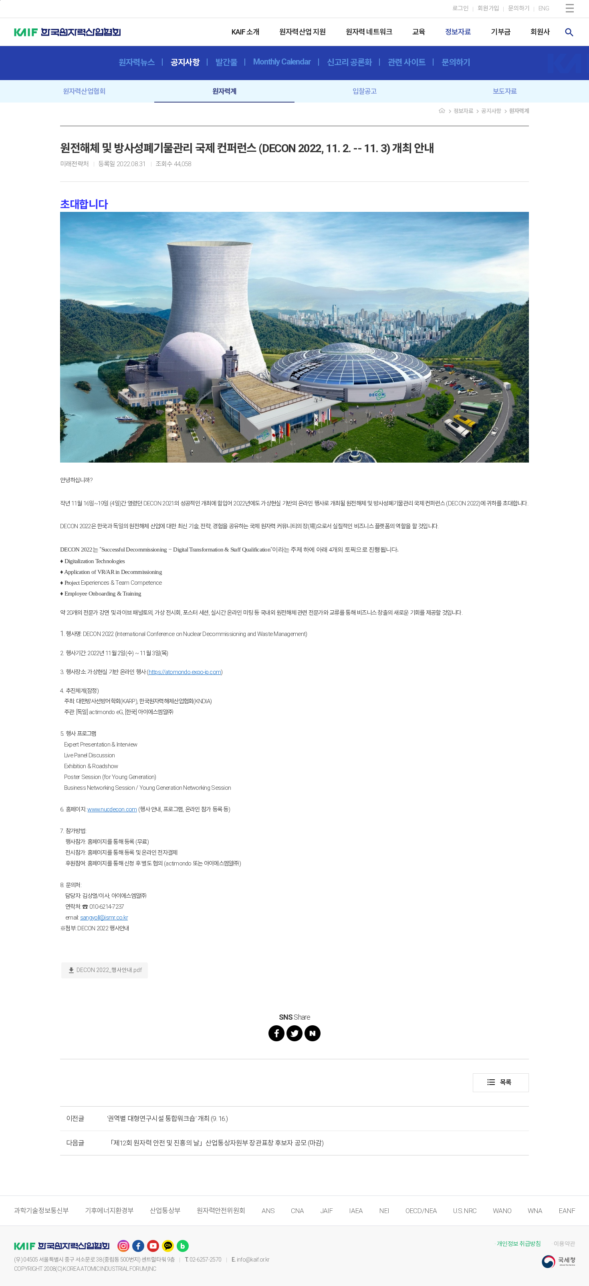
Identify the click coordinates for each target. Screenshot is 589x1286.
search (569, 32)
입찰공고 (365, 91)
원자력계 (224, 91)
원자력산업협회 (84, 91)
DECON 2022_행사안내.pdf (104, 970)
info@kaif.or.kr (253, 1259)
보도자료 (505, 91)
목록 (498, 1082)
